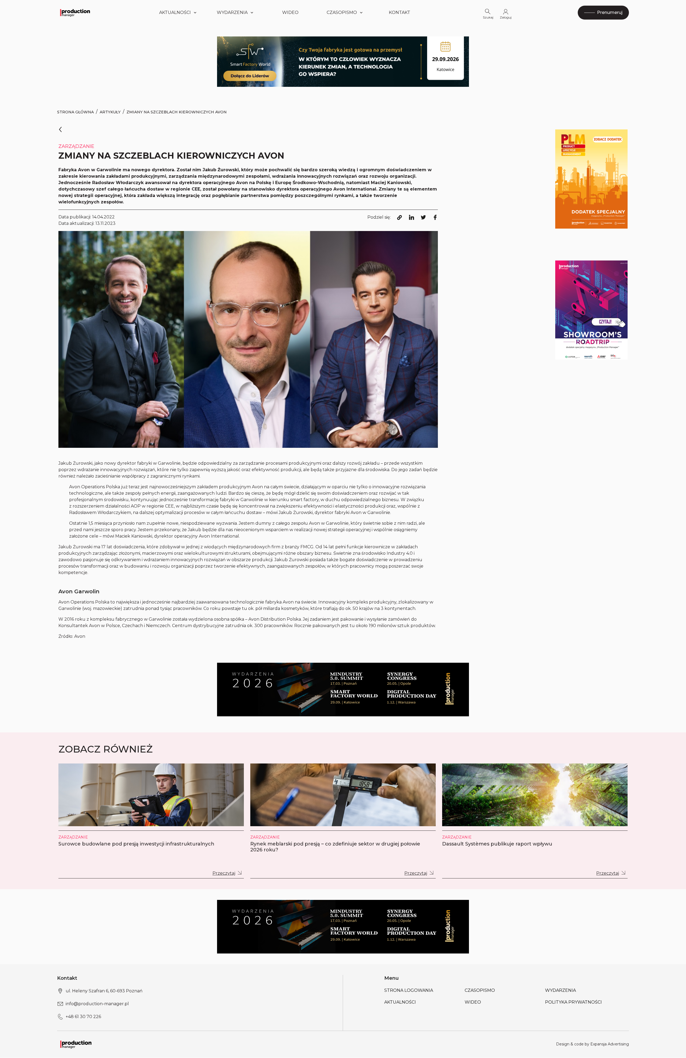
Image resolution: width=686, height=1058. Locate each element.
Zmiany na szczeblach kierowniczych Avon (176, 112)
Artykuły (110, 112)
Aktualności (175, 12)
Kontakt (399, 12)
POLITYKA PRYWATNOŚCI (573, 1002)
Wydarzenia (560, 990)
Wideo (290, 12)
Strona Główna (75, 112)
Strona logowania (408, 990)
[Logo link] (75, 12)
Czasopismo (342, 12)
